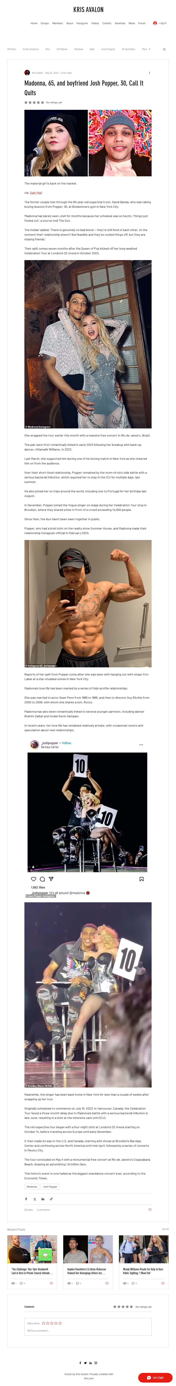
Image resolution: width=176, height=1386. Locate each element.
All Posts (11, 49)
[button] (164, 49)
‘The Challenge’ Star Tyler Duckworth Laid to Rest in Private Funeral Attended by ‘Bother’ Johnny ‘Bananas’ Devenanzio (32, 1271)
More (144, 49)
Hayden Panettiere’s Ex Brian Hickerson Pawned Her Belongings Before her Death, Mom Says (86, 1271)
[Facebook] (80, 1363)
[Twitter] (85, 1363)
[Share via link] (51, 1199)
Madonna (32, 1186)
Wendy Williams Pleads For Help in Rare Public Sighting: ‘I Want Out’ (143, 1271)
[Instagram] (95, 1363)
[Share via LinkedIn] (43, 1199)
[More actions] (149, 73)
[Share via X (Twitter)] (34, 1199)
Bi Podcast (62, 49)
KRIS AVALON (88, 10)
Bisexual (78, 49)
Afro (48, 49)
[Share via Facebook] (26, 1199)
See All (165, 1228)
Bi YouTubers (128, 49)
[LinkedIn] (90, 1363)
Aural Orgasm (108, 49)
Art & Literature (31, 49)
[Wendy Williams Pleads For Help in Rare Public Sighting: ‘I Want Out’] (144, 1249)
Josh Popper (50, 1186)
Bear (92, 49)
